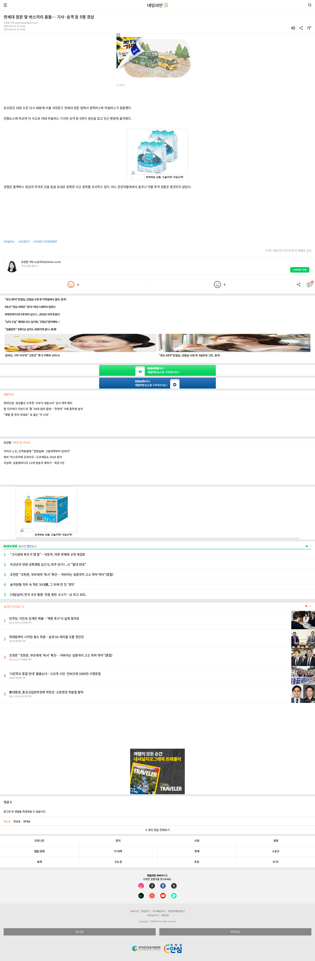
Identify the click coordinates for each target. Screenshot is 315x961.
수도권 (118, 862)
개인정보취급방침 (175, 911)
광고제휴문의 (158, 911)
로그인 (80, 931)
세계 (39, 862)
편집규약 (145, 911)
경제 (275, 841)
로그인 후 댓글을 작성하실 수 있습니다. (25, 811)
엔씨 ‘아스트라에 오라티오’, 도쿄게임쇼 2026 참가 (33, 457)
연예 (196, 851)
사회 (196, 841)
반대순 (26, 821)
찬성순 (17, 821)
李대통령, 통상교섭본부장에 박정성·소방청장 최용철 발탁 (46, 692)
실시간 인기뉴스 (13, 607)
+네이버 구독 (300, 269)
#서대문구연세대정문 (45, 242)
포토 (196, 862)
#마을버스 (9, 242)
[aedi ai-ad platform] (136, 38)
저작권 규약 (152, 915)
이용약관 (165, 915)
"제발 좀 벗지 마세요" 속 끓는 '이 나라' (26, 415)
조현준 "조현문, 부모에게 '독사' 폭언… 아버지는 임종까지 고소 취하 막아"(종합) (60, 655)
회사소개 (134, 911)
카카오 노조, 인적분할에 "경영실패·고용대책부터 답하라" (37, 451)
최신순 (7, 821)
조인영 (16, 443)
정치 (118, 841)
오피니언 (39, 841)
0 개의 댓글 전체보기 (157, 830)
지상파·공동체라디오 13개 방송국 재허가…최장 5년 (34, 463)
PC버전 (235, 931)
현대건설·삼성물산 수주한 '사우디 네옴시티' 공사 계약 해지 (38, 403)
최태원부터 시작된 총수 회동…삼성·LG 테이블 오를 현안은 (46, 636)
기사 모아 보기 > (29, 266)
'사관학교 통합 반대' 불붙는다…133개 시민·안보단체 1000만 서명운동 (55, 673)
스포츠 (275, 851)
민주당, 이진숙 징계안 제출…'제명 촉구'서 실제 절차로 (44, 618)
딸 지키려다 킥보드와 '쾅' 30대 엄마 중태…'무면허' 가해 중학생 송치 (43, 409)
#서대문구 (24, 242)
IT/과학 (118, 851)
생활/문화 (39, 851)
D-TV (276, 862)
